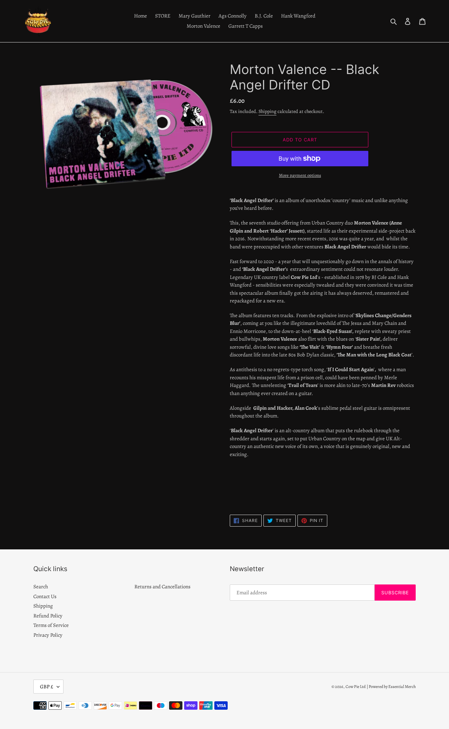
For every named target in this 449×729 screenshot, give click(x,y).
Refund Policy (47, 615)
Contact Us (44, 596)
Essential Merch (402, 686)
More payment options (300, 175)
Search (40, 586)
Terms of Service (51, 625)
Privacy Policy (47, 634)
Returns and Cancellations (162, 586)
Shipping (267, 111)
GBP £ (46, 686)
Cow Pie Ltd (356, 686)
